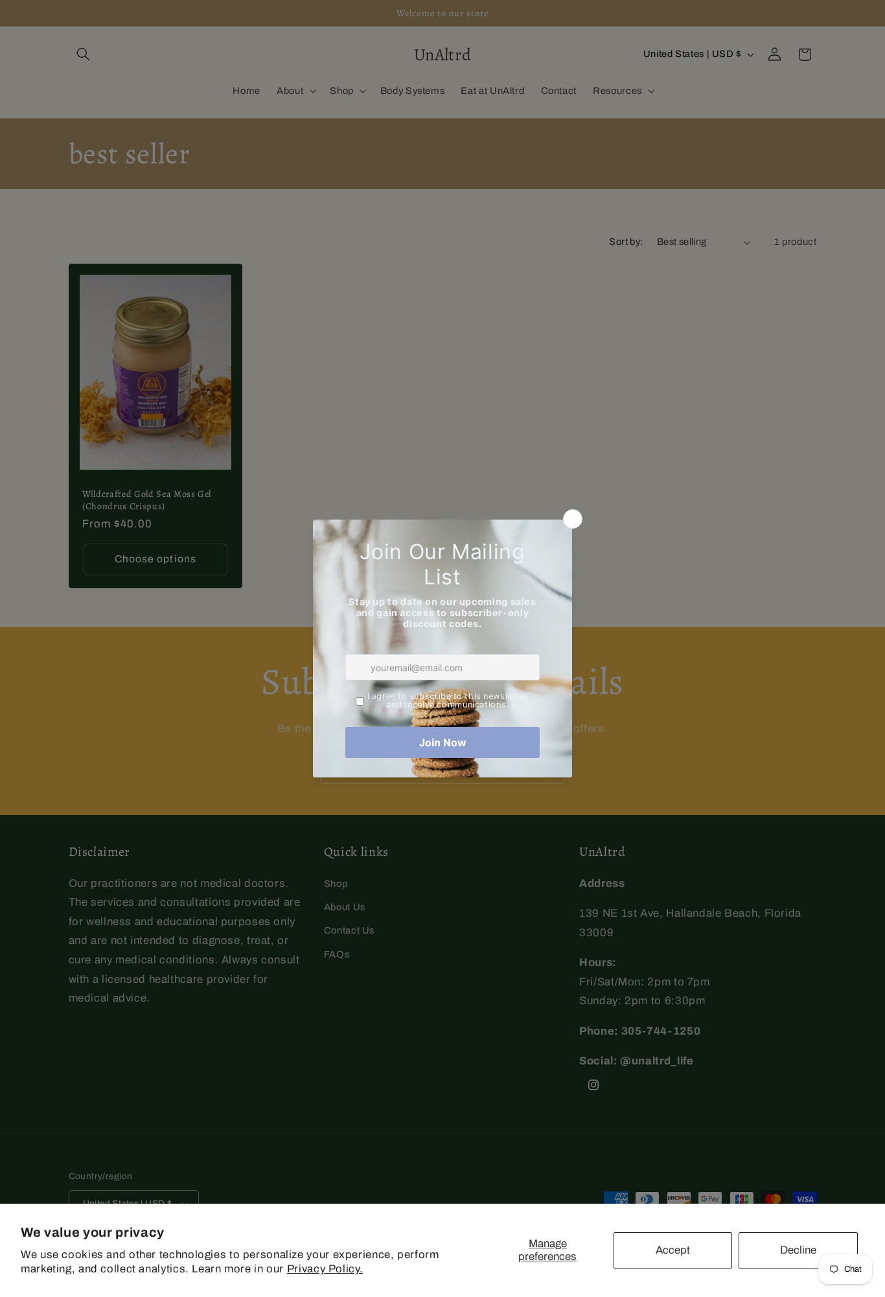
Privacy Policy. (325, 1269)
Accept (673, 1250)
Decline (798, 1250)
